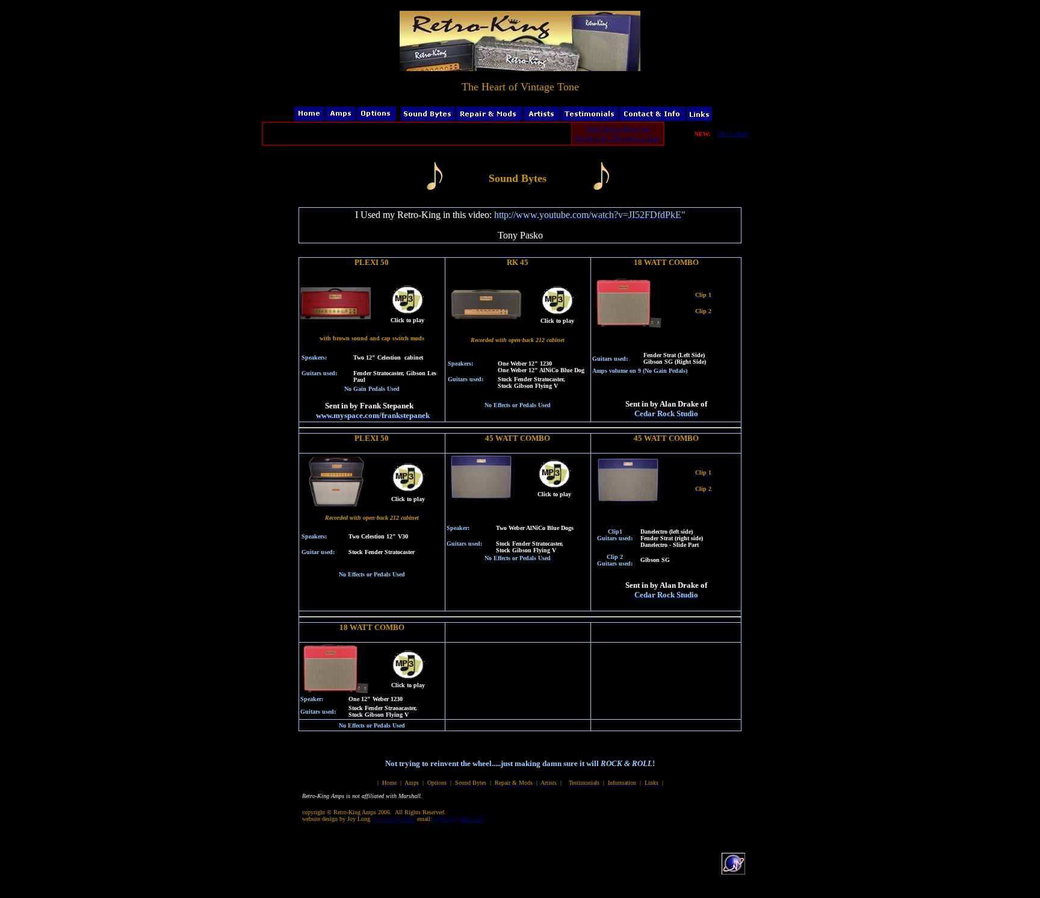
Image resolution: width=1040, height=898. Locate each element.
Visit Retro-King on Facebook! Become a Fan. (617, 133)
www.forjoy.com (393, 818)
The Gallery (733, 134)
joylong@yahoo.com (459, 818)
